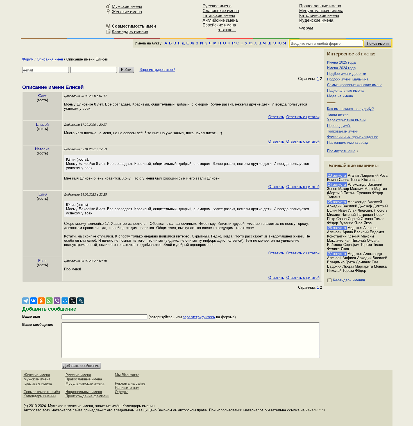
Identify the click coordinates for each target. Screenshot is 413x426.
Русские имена (217, 5)
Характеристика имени (346, 120)
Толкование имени (342, 131)
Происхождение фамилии (87, 396)
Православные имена (320, 5)
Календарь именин (130, 31)
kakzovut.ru (315, 410)
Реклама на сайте (130, 383)
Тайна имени (337, 114)
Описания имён (50, 59)
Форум (27, 59)
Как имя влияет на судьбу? (350, 109)
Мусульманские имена (321, 10)
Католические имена (319, 15)
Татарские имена (219, 15)
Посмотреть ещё (341, 151)
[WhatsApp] (49, 300)
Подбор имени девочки (346, 73)
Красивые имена (38, 383)
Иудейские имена (316, 20)
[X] (72, 300)
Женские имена (127, 11)
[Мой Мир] (65, 300)
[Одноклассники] (41, 300)
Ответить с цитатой (302, 117)
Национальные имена (345, 90)
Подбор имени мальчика (347, 79)
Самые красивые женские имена (354, 85)
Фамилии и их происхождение (352, 137)
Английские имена (220, 20)
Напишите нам (127, 387)
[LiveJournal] (80, 300)
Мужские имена (127, 6)
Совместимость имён (42, 392)
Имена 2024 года (341, 68)
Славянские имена (221, 10)
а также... (227, 29)
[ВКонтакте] (33, 300)
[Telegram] (25, 300)
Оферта (121, 392)
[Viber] (57, 300)
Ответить (276, 117)
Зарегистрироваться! (157, 70)
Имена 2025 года (341, 62)
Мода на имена (340, 96)
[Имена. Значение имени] (62, 18)
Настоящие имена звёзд (347, 142)
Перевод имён (339, 126)
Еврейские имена (219, 25)
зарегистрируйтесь (199, 317)
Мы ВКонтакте (127, 375)
